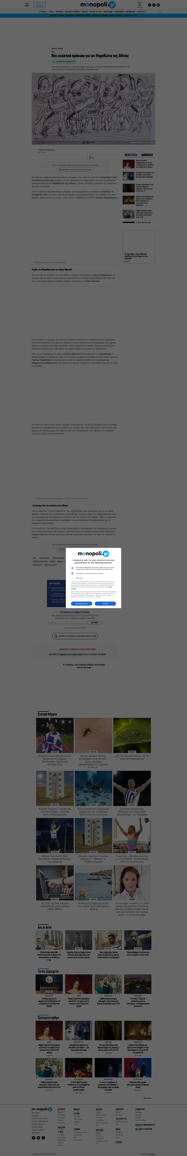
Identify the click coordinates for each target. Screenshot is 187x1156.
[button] (93, 578)
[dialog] (93, 578)
